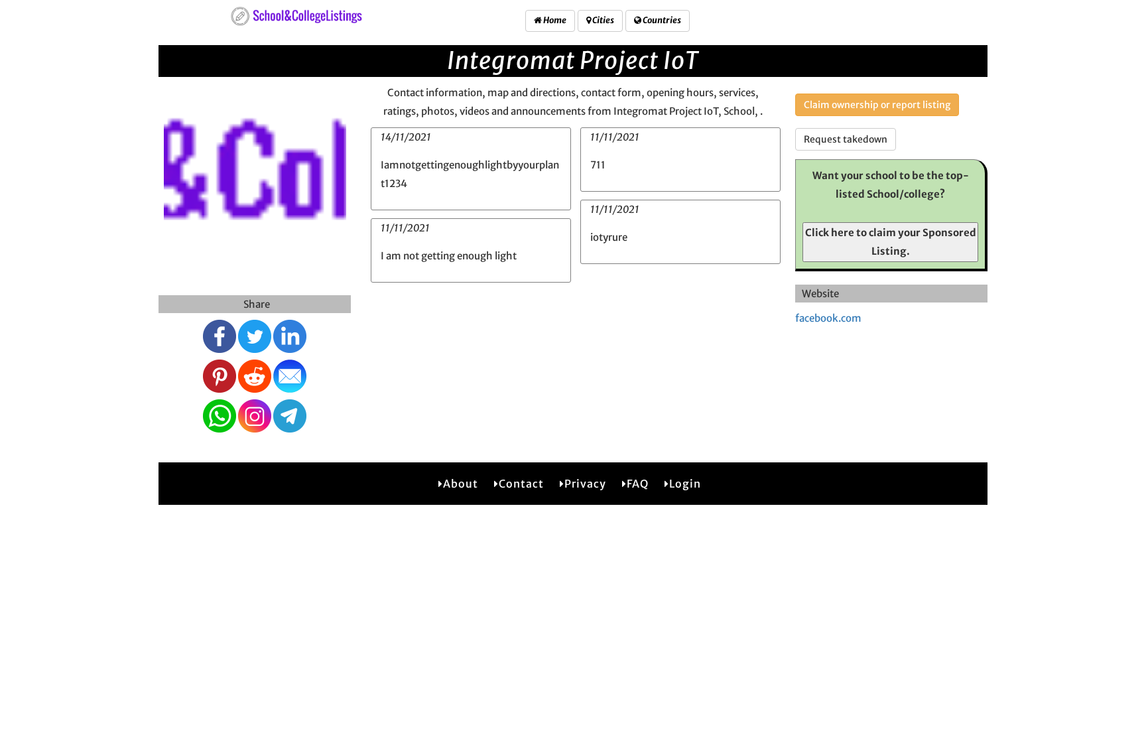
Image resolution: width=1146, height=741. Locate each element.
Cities (602, 20)
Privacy (585, 483)
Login (685, 483)
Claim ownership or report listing (877, 105)
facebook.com (828, 318)
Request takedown (845, 139)
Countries (661, 20)
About (460, 483)
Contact (521, 483)
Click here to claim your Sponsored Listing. (890, 241)
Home (554, 20)
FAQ (638, 483)
